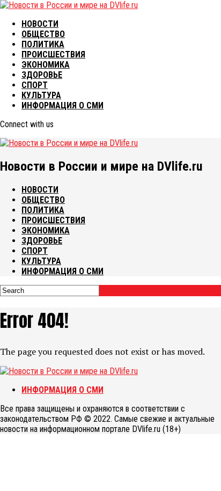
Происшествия (53, 54)
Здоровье (41, 75)
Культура (41, 95)
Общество (43, 34)
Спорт (34, 85)
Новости (39, 24)
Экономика (45, 65)
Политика (42, 44)
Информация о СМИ (62, 105)
